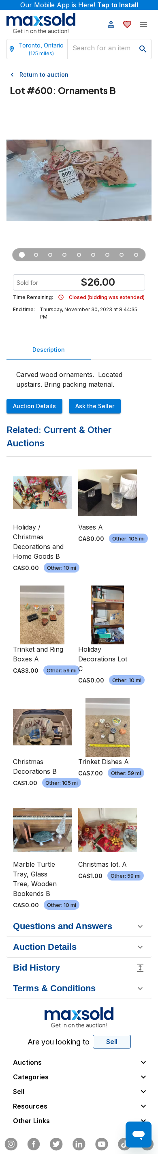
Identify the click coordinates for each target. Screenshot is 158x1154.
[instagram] (11, 1144)
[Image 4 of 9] (64, 255)
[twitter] (56, 1144)
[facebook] (33, 1144)
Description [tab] (48, 349)
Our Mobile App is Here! (79, 5)
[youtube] (101, 1144)
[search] (143, 49)
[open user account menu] (111, 24)
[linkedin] (79, 1144)
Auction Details (34, 406)
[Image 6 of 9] (93, 255)
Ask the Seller (94, 406)
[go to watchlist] (127, 24)
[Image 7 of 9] (107, 255)
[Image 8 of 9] (121, 255)
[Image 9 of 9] (136, 255)
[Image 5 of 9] (78, 255)
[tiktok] (124, 1144)
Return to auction (43, 74)
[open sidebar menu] (143, 24)
